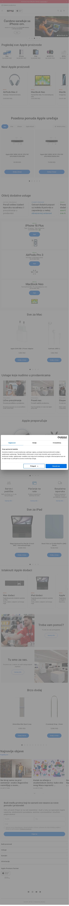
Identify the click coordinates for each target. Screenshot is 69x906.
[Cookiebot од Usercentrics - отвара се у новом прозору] (59, 437)
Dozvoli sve (56, 466)
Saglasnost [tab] (12, 443)
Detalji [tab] (34, 443)
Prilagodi (33, 466)
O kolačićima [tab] (57, 443)
